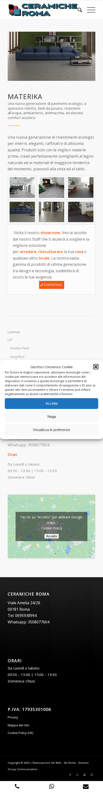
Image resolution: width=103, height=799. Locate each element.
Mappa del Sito (18, 725)
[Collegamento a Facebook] (70, 774)
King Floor (18, 357)
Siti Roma (70, 762)
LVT (10, 339)
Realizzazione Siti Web (47, 762)
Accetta (51, 403)
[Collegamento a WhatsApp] (77, 774)
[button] (95, 366)
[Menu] (88, 9)
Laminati (14, 332)
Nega (51, 416)
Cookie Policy (51, 528)
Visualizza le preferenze (51, 430)
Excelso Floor (20, 348)
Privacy (13, 717)
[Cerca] (77, 9)
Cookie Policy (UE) (20, 733)
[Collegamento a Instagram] (91, 774)
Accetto (51, 536)
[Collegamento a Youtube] (84, 774)
